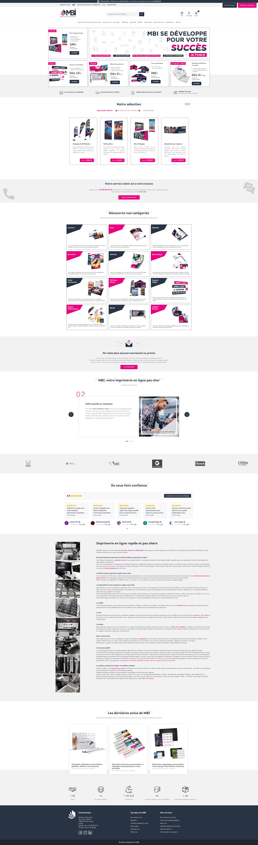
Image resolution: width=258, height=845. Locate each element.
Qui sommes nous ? (136, 817)
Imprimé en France (65, 4)
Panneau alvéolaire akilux (174, 144)
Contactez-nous (135, 829)
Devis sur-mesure (230, 5)
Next (189, 104)
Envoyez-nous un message (87, 827)
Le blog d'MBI (91, 768)
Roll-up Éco (77, 144)
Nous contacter (129, 197)
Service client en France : (84, 4)
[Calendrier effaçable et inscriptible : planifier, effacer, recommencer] (88, 743)
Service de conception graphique (169, 820)
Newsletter (134, 820)
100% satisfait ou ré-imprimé (168, 832)
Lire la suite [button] (71, 515)
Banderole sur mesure (143, 144)
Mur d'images (108, 144)
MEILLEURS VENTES (104, 110)
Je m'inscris (129, 367)
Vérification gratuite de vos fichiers (170, 826)
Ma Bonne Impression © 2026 (129, 842)
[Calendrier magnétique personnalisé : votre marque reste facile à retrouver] (168, 743)
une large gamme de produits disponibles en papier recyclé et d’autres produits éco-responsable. (148, 660)
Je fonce (74, 53)
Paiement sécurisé (165, 829)
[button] (93, 55)
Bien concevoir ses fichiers (168, 817)
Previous (186, 104)
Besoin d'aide (134, 826)
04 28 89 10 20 (96, 4)
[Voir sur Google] (66, 523)
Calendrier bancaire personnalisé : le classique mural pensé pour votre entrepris (128, 767)
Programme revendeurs (247, 5)
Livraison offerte (111, 4)
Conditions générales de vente (139, 823)
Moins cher (163, 823)
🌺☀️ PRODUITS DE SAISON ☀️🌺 (127, 110)
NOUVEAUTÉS (148, 110)
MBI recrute (134, 832)
